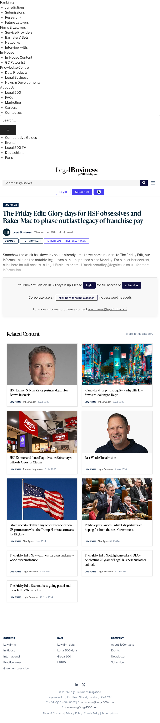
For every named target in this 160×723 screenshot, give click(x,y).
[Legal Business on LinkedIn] (76, 685)
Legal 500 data (67, 650)
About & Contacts (122, 644)
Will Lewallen (29, 401)
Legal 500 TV (15, 148)
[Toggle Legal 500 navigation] (99, 192)
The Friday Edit (31, 241)
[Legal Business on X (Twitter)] (83, 685)
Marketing (13, 103)
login (89, 285)
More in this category (139, 333)
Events (10, 143)
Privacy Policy (74, 713)
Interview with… (17, 47)
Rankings (7, 2)
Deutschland (15, 153)
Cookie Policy (92, 713)
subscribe (131, 285)
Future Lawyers (17, 22)
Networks (12, 42)
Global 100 (64, 656)
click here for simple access (76, 297)
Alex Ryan (28, 541)
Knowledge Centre (14, 67)
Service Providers (18, 32)
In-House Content (18, 57)
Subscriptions (109, 713)
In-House (7, 52)
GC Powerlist (15, 62)
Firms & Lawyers (13, 27)
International (11, 656)
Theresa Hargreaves (33, 469)
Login (63, 192)
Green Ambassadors (16, 668)
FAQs (9, 98)
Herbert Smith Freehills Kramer (66, 241)
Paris (9, 158)
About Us (7, 88)
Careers (11, 108)
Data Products (16, 72)
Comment (11, 241)
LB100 (61, 662)
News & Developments (22, 83)
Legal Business (16, 77)
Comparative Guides (21, 138)
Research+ (13, 17)
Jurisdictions (15, 7)
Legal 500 (13, 93)
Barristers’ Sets (17, 37)
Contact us (13, 113)
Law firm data (66, 644)
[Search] (8, 130)
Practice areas (12, 662)
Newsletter (118, 656)
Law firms (11, 205)
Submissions (15, 12)
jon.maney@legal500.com (107, 309)
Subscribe (82, 192)
